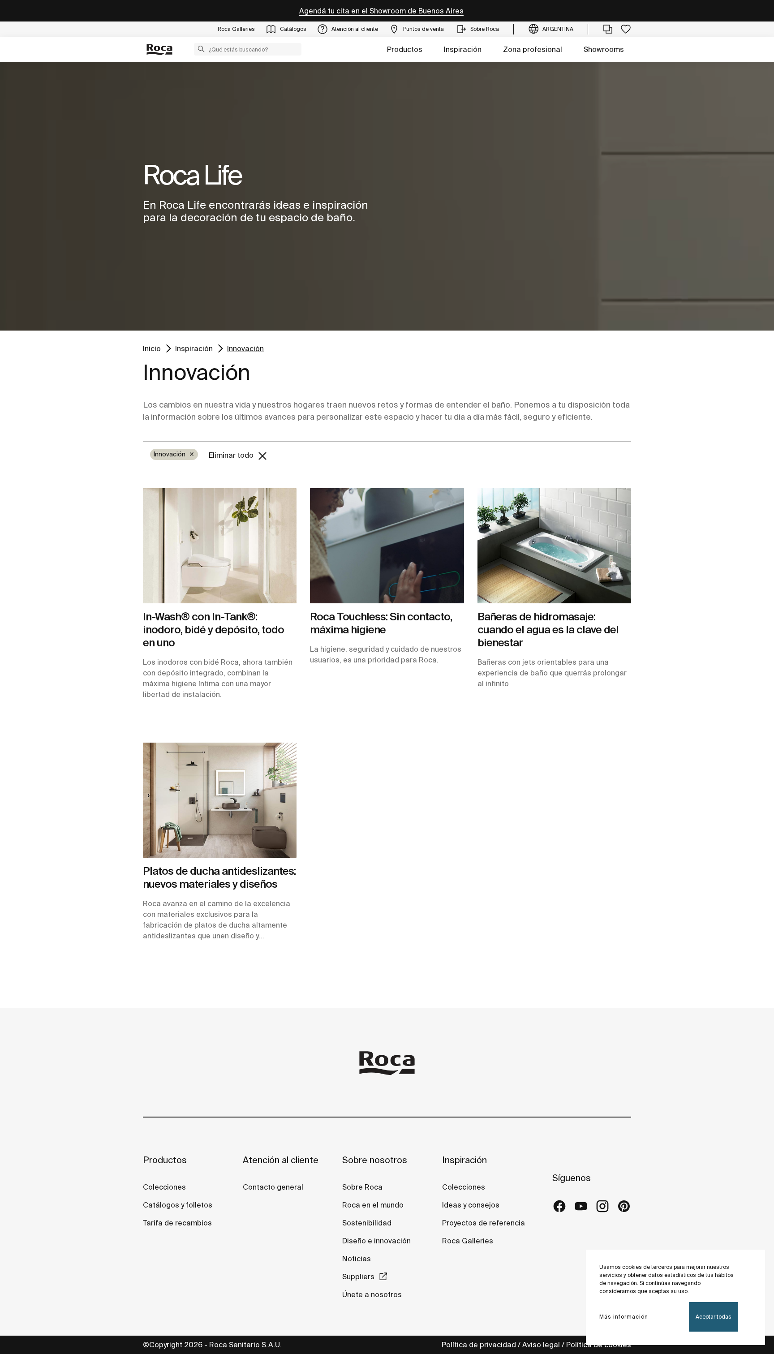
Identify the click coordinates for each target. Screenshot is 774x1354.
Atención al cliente (280, 1160)
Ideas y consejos (470, 1205)
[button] (201, 48)
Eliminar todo (232, 455)
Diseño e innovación (376, 1241)
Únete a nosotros (372, 1294)
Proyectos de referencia (483, 1223)
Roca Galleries (467, 1241)
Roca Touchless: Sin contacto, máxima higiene (381, 623)
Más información (623, 1317)
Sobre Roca (362, 1187)
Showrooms (604, 49)
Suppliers (358, 1276)
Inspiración (463, 49)
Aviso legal (541, 1345)
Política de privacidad (479, 1345)
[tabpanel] (387, 196)
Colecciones (164, 1187)
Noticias (356, 1259)
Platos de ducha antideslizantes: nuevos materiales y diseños (219, 877)
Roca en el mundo (373, 1205)
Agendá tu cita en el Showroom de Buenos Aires (381, 11)
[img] (220, 545)
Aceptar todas (713, 1317)
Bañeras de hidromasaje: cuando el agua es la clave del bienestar (548, 629)
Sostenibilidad (366, 1223)
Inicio (152, 348)
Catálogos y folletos (177, 1205)
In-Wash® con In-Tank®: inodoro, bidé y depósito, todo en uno (213, 629)
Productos (404, 49)
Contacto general (273, 1187)
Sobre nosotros (374, 1160)
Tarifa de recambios (177, 1223)
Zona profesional (532, 49)
